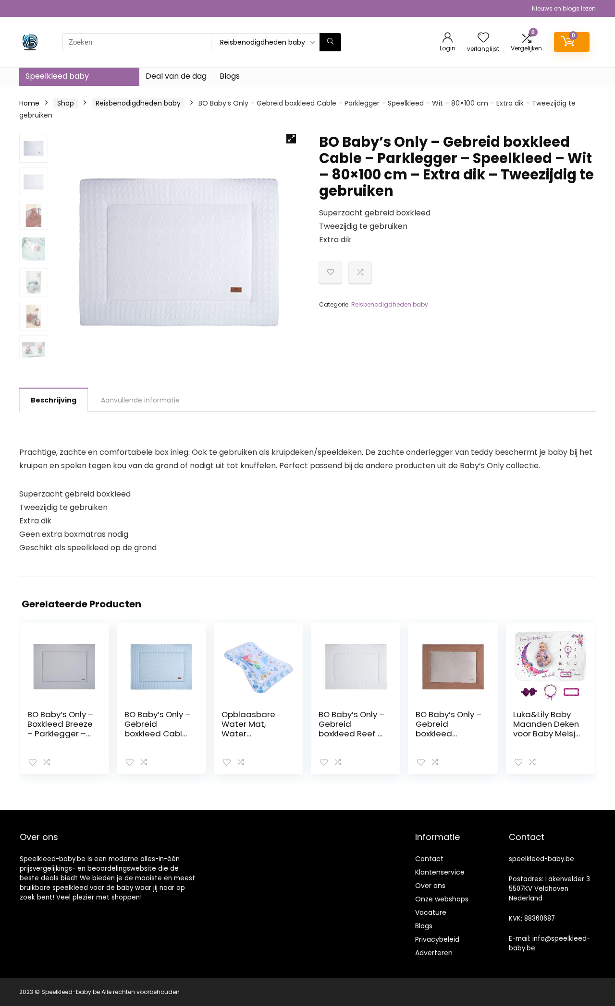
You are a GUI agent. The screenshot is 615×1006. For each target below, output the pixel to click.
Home (29, 103)
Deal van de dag (176, 76)
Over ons (430, 885)
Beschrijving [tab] (53, 400)
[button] (291, 138)
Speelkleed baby (57, 76)
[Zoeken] (330, 42)
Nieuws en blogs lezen (564, 8)
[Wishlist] (483, 38)
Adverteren (434, 953)
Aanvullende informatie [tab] (140, 400)
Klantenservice (440, 872)
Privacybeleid (437, 939)
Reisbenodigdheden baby (138, 103)
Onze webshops (441, 899)
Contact (429, 859)
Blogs (230, 76)
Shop (65, 103)
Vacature (430, 912)
